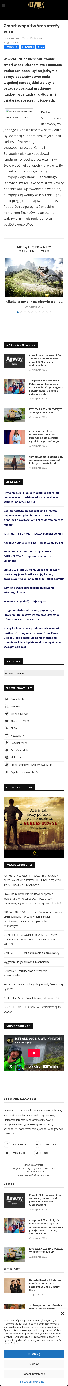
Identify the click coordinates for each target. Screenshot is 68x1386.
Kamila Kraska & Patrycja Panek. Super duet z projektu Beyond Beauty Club (45, 1285)
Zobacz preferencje (34, 1373)
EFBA (13, 728)
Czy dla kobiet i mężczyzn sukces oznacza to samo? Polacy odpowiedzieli (46, 460)
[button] (62, 1313)
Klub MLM (16, 757)
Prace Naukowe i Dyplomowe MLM (31, 764)
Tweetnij (29, 47)
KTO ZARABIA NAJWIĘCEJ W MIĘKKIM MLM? (46, 411)
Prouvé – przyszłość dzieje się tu (25, 601)
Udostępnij (12, 47)
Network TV (17, 735)
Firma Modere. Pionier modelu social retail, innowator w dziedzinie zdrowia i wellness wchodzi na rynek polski (31, 497)
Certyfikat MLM (19, 750)
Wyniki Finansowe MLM (24, 772)
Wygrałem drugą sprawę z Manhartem (26, 962)
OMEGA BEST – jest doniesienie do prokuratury (31, 953)
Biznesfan (16, 706)
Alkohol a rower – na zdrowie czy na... (34, 301)
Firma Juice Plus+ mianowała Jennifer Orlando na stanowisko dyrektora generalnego (44, 436)
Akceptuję (34, 1353)
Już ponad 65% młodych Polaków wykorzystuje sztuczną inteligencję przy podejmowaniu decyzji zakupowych (46, 387)
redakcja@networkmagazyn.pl (37, 1175)
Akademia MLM (19, 721)
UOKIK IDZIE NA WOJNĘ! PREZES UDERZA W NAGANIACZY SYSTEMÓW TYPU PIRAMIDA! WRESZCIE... (30, 939)
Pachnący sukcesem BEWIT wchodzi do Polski (33, 542)
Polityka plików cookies (32, 1381)
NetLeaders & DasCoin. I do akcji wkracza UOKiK (32, 998)
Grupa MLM (17, 699)
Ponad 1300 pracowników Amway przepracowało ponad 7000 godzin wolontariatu (45, 360)
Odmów (34, 1363)
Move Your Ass (19, 713)
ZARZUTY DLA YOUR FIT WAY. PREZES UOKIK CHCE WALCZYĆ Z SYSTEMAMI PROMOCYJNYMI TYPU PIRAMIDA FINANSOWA (32, 880)
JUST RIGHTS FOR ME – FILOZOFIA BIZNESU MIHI (33, 533)
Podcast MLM (18, 743)
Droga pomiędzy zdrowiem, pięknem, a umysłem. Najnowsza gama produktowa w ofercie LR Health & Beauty (31, 615)
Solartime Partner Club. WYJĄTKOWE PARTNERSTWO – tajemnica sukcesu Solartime (27, 556)
